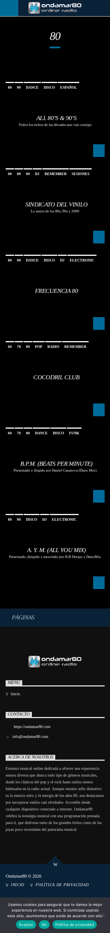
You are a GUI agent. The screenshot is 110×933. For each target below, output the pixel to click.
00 (10, 174)
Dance (32, 87)
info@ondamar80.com (30, 736)
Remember (56, 174)
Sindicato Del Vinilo (56, 204)
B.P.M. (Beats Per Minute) (56, 463)
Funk (74, 433)
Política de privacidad (62, 884)
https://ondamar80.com (32, 727)
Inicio (15, 694)
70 (19, 347)
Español (68, 87)
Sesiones (80, 174)
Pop (38, 347)
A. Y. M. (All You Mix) (56, 549)
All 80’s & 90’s (56, 117)
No (44, 924)
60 (10, 347)
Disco (49, 87)
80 (10, 87)
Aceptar (26, 924)
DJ (37, 174)
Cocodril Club (56, 377)
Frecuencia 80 (56, 290)
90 (19, 87)
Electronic (82, 260)
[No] (103, 915)
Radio (53, 347)
